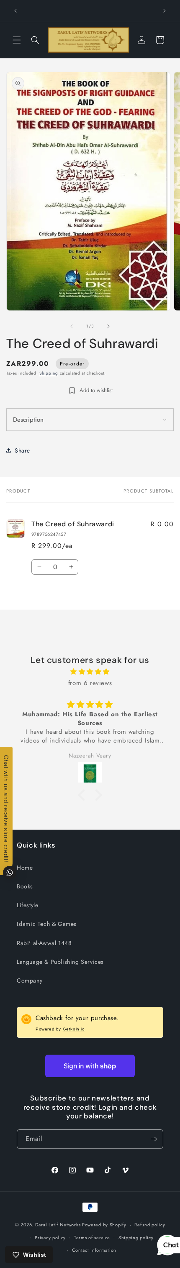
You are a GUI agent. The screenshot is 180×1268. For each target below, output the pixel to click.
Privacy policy (50, 1237)
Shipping (48, 373)
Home (25, 867)
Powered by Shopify (104, 1224)
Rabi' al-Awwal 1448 (44, 943)
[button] (17, 40)
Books (25, 886)
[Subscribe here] (153, 1139)
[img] (90, 672)
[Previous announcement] (15, 11)
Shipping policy (136, 1237)
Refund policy (149, 1224)
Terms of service (92, 1237)
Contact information (94, 1250)
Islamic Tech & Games (47, 924)
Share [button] (22, 450)
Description (28, 419)
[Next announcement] (164, 11)
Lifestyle (27, 905)
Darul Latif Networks (57, 1224)
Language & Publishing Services (60, 962)
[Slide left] (71, 326)
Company (29, 980)
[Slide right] (108, 326)
